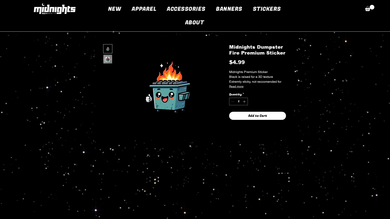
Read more (236, 86)
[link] (369, 8)
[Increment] (244, 101)
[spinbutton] (238, 101)
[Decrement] (232, 101)
